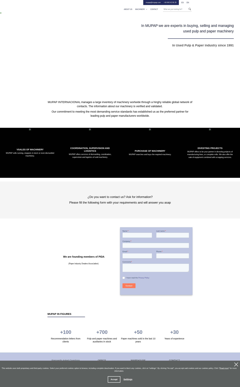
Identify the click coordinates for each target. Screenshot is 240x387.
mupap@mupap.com (153, 2)
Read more (224, 368)
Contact (154, 9)
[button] (146, 9)
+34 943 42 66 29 (170, 2)
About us (128, 9)
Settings (128, 379)
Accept (114, 379)
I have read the (137, 278)
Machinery (140, 9)
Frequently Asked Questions (66, 360)
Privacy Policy (143, 278)
